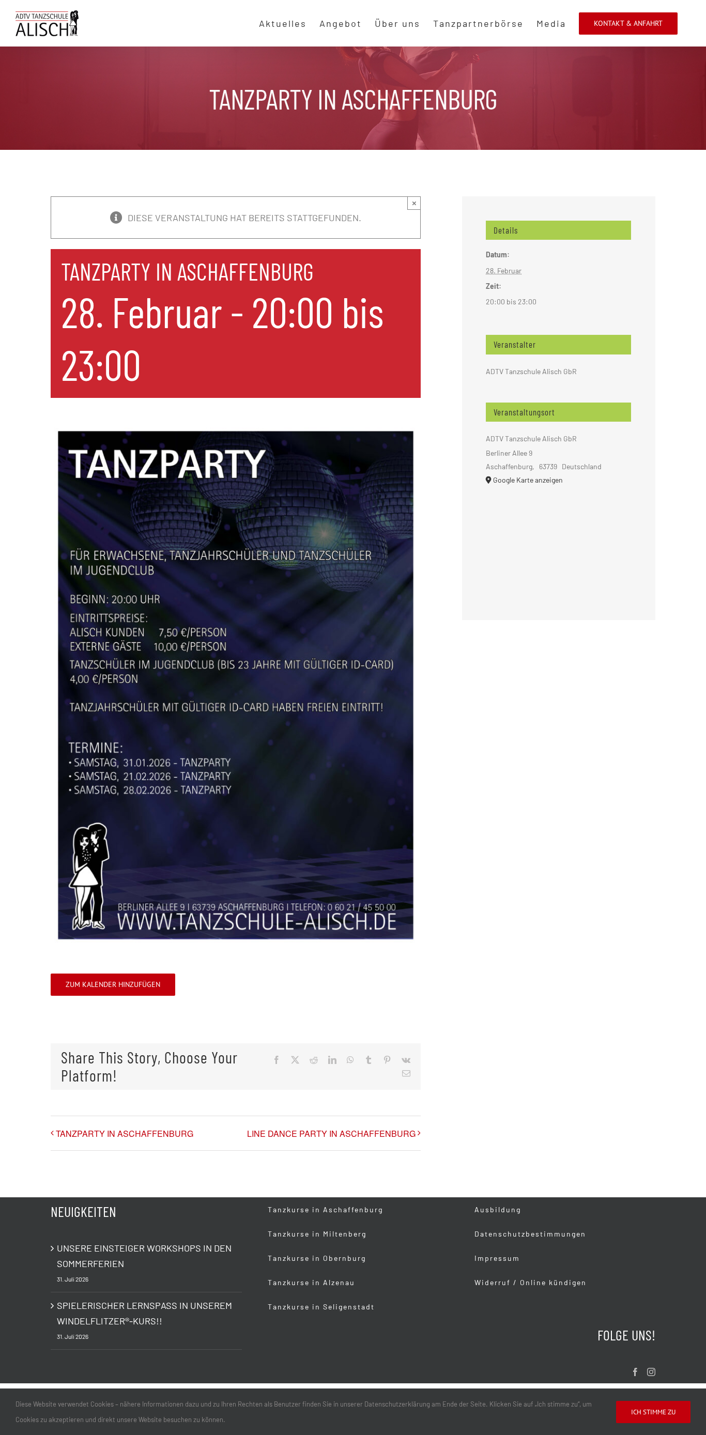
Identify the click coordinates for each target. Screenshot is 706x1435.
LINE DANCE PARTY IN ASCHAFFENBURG (331, 1133)
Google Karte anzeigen (528, 479)
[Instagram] (651, 1372)
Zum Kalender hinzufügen (113, 984)
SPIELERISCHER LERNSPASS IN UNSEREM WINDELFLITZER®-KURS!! (144, 1313)
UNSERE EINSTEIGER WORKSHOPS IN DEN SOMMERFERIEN (144, 1255)
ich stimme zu (653, 1412)
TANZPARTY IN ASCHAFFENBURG (124, 1133)
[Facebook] (635, 1372)
